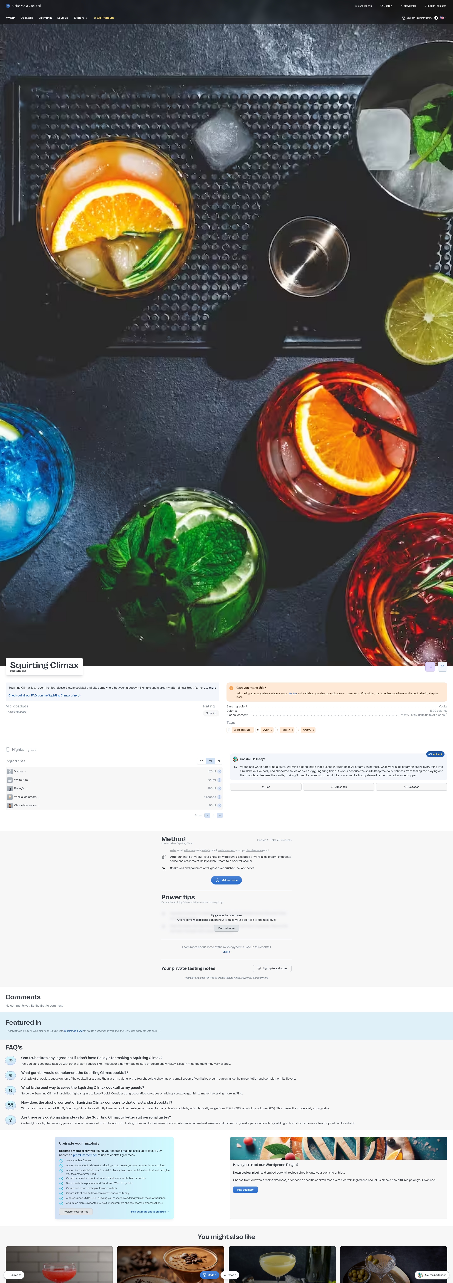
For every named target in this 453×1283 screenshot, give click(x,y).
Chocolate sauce (25, 805)
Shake (226, 951)
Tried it (232, 1275)
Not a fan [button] (413, 787)
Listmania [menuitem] (45, 18)
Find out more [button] (226, 928)
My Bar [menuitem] (10, 18)
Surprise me (365, 5)
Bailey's (19, 788)
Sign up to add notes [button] (275, 968)
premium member (85, 1155)
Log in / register (437, 5)
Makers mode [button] (230, 880)
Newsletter (410, 5)
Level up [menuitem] (62, 18)
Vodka (18, 771)
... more (211, 688)
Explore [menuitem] (79, 18)
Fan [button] (268, 787)
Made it (212, 1275)
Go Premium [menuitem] (105, 18)
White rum (21, 780)
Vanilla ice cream (25, 797)
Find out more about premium (148, 1211)
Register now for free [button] (76, 1211)
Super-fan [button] (341, 787)
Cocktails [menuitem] (27, 18)
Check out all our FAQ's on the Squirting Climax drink (43, 695)
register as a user (74, 1030)
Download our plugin (246, 1172)
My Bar (293, 693)
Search (388, 5)
